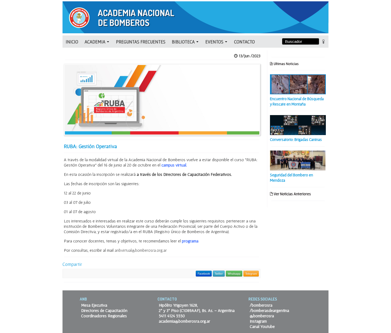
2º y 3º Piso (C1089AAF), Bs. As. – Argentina (197, 310)
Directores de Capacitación (104, 310)
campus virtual (173, 165)
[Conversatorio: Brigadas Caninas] (298, 124)
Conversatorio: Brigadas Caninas (296, 139)
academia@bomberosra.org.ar (184, 321)
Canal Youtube (262, 326)
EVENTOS (214, 41)
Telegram (251, 273)
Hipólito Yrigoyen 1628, (178, 305)
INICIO (72, 41)
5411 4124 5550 (172, 315)
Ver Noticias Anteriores (292, 194)
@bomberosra (262, 315)
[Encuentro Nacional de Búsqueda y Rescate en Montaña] (298, 83)
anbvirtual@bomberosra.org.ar (141, 250)
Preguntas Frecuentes (140, 41)
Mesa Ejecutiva (94, 305)
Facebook (204, 273)
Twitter (219, 273)
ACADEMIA (95, 41)
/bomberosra (261, 305)
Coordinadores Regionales (104, 315)
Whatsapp (234, 273)
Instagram (258, 321)
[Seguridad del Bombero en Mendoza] (298, 159)
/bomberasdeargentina (269, 310)
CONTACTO (244, 41)
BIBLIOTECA (184, 41)
